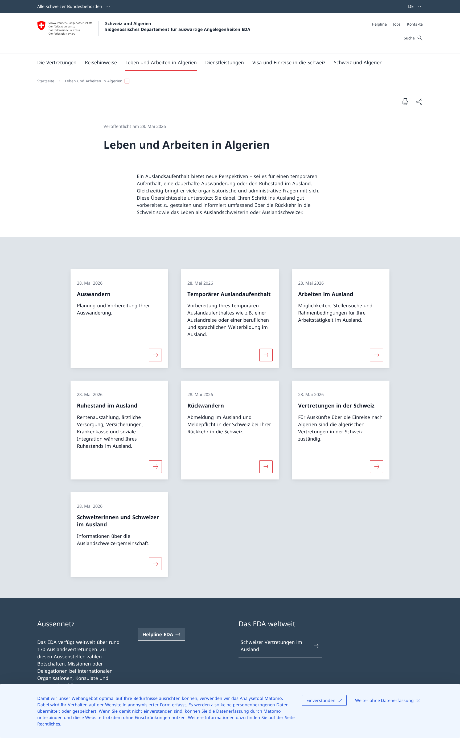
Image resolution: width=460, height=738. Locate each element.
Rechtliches (48, 724)
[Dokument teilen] (419, 101)
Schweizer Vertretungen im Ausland (271, 645)
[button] (57, 62)
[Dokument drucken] (405, 101)
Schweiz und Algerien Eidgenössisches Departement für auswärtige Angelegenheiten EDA (177, 26)
